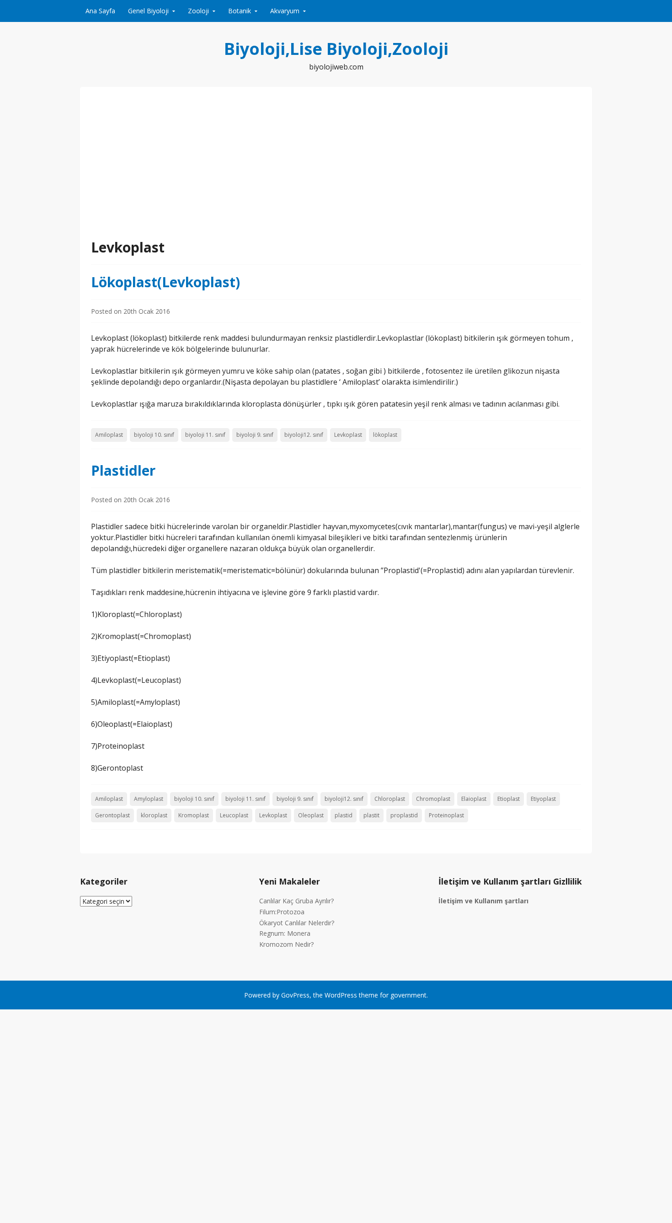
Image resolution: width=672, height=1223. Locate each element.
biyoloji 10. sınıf (154, 435)
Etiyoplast (543, 799)
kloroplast (154, 815)
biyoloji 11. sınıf (205, 435)
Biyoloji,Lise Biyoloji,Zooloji (336, 49)
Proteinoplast (446, 815)
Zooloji (198, 10)
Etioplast (508, 799)
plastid (343, 815)
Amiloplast (109, 435)
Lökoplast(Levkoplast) (165, 282)
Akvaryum (284, 10)
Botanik (239, 10)
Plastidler (123, 470)
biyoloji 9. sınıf (254, 435)
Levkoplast (348, 435)
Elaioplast (473, 799)
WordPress (341, 995)
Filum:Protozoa (281, 911)
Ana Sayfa (100, 10)
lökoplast (385, 435)
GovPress (295, 995)
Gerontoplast (112, 815)
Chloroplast (389, 799)
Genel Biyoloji (148, 10)
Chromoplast (433, 799)
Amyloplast (148, 799)
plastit (371, 815)
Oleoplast (311, 815)
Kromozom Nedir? (286, 944)
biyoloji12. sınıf (303, 435)
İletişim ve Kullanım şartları (483, 900)
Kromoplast (193, 815)
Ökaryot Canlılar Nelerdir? (296, 922)
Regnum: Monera (284, 933)
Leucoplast (234, 815)
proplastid (404, 815)
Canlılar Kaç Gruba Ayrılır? (296, 900)
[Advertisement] (336, 168)
